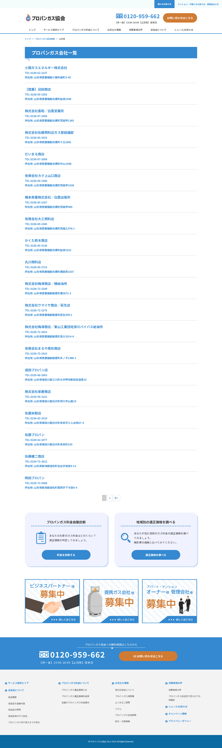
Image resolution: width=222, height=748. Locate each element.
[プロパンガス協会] (45, 21)
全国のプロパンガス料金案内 (75, 702)
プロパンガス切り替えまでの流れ (24, 722)
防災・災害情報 (122, 721)
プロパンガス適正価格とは (74, 689)
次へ (116, 498)
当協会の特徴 (14, 709)
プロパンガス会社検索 (45, 38)
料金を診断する (66, 555)
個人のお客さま (164, 4)
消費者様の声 (136, 29)
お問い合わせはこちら (180, 18)
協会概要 (12, 697)
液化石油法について (124, 689)
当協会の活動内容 (16, 703)
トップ (32, 29)
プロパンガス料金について (85, 29)
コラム (118, 708)
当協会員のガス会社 (17, 715)
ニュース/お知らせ (183, 29)
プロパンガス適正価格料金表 (75, 696)
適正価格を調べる (155, 555)
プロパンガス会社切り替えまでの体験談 (184, 698)
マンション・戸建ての (198, 4)
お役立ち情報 (114, 29)
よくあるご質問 (122, 702)
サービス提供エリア (54, 29)
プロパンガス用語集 (124, 696)
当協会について (158, 29)
